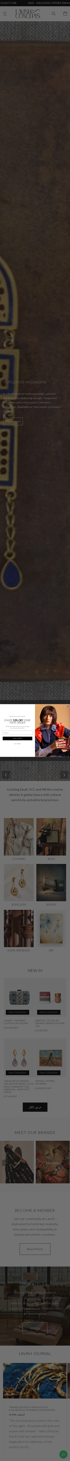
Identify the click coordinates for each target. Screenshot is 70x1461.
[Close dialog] (67, 706)
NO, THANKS (17, 743)
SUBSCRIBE (17, 738)
